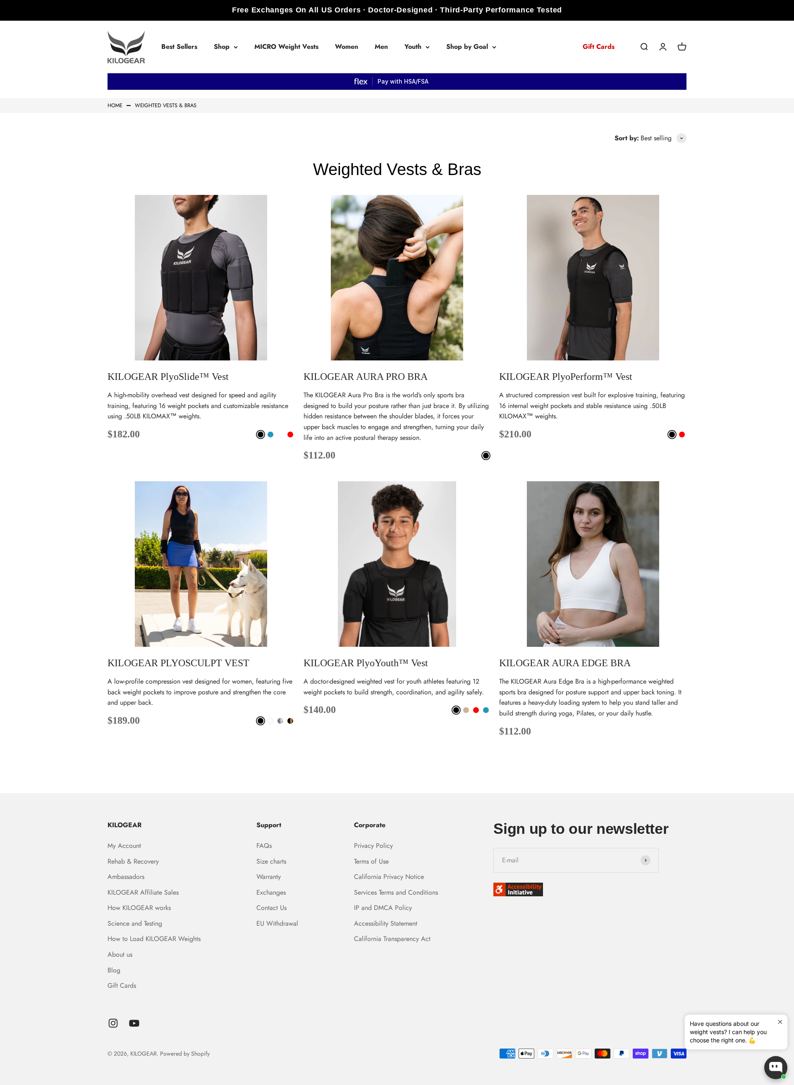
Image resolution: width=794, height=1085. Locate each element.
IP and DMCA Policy (383, 907)
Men (381, 46)
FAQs (264, 845)
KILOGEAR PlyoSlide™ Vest (168, 376)
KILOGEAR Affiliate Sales (143, 892)
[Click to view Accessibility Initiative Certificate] (589, 889)
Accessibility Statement (385, 923)
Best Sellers (179, 46)
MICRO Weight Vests (286, 46)
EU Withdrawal (277, 923)
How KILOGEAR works (139, 907)
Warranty (268, 876)
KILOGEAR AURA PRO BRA (366, 376)
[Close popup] (780, 1022)
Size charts (271, 861)
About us (120, 954)
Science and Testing (135, 923)
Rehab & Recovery (133, 861)
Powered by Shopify (185, 1053)
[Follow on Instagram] (113, 1023)
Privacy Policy (373, 845)
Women (346, 46)
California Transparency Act (392, 938)
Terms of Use (371, 861)
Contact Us (271, 907)
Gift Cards (599, 46)
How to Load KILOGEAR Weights (154, 938)
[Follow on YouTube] (134, 1023)
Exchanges (271, 892)
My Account (124, 845)
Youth (412, 46)
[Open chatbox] (775, 1067)
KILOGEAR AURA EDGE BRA (565, 663)
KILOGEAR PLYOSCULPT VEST (178, 663)
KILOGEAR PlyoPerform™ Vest (565, 376)
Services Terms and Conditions (396, 892)
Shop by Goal (467, 46)
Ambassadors (126, 876)
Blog (114, 970)
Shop (222, 46)
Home (115, 105)
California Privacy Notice (389, 876)
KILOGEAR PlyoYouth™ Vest (366, 663)
